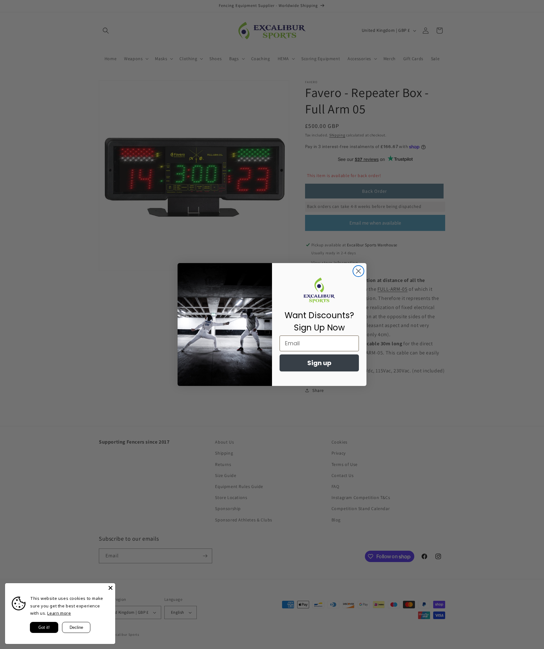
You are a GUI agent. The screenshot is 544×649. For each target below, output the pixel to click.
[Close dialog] (358, 271)
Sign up (319, 363)
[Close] (110, 588)
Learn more (59, 613)
